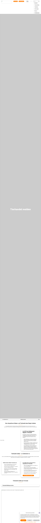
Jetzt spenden (21, 1)
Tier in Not (15, 1)
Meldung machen (23, 419)
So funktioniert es (5, 419)
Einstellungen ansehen (36, 520)
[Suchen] (38, 1)
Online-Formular (30, 465)
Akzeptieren (23, 520)
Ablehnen (29, 520)
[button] (39, 512)
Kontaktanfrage (34, 468)
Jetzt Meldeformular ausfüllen (28, 475)
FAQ (39, 419)
